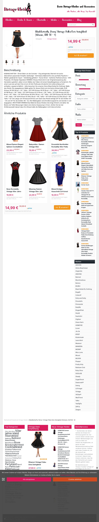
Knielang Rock (16, 458)
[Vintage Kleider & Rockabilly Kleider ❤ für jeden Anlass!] (18, 9)
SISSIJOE (79, 373)
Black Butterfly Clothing (84, 289)
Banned (78, 277)
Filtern (79, 125)
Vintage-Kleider (52, 39)
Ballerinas (8, 438)
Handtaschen (11, 456)
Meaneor (79, 343)
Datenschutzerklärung (68, 475)
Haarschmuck (12, 453)
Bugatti (78, 292)
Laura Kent (79, 340)
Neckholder (10, 462)
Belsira (78, 283)
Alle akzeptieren (29, 479)
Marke (78, 115)
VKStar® (78, 394)
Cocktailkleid (13, 447)
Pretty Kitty (79, 364)
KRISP (78, 334)
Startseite (7, 420)
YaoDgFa (79, 403)
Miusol (78, 355)
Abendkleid (11, 435)
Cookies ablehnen (75, 479)
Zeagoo (78, 410)
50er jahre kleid (13, 432)
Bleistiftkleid (10, 440)
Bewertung (81, 85)
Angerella (79, 271)
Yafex (77, 400)
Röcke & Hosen (25, 20)
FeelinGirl (79, 316)
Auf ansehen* (80, 55)
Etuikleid (8, 449)
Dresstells (79, 301)
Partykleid (11, 464)
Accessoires (67, 20)
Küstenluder (80, 337)
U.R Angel (79, 388)
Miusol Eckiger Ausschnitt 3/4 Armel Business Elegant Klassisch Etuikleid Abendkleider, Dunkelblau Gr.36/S (59, 190)
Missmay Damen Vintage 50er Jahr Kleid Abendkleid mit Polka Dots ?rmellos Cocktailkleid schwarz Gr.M (37, 190)
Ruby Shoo (79, 370)
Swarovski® (80, 382)
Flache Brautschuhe (12, 451)
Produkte (14, 420)
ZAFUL (78, 407)
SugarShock (80, 379)
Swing (78, 385)
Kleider (9, 20)
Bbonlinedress (80, 280)
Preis (78, 75)
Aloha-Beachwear (82, 268)
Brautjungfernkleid (14, 444)
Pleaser (78, 361)
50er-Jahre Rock (10, 431)
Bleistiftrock (9, 443)
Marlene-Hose (10, 460)
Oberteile (42, 20)
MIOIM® (78, 349)
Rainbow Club (80, 367)
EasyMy (78, 307)
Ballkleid (16, 438)
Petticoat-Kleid (12, 467)
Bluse (17, 442)
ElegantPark (80, 310)
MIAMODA (79, 346)
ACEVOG (78, 265)
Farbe (78, 104)
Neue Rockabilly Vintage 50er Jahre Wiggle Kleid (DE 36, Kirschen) (14, 190)
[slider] (78, 80)
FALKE (78, 313)
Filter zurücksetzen (88, 125)
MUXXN (78, 358)
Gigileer (78, 319)
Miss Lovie (79, 352)
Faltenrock (16, 449)
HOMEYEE (79, 325)
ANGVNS (79, 274)
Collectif (78, 295)
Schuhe (54, 20)
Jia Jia (78, 331)
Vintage (78, 391)
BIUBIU (78, 286)
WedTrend (79, 397)
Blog (79, 20)
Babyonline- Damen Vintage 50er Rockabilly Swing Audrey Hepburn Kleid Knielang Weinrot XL (37, 145)
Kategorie (80, 94)
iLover (78, 328)
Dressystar (79, 304)
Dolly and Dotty (81, 298)
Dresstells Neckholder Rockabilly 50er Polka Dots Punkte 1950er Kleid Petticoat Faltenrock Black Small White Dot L (60, 145)
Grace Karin (80, 322)
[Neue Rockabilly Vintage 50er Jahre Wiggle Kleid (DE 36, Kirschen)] (15, 174)
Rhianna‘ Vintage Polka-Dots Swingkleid (38, 463)
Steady (78, 376)
